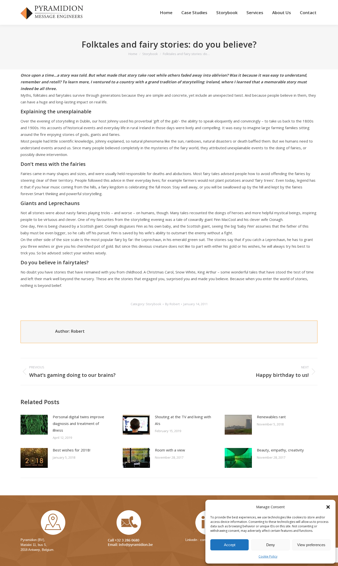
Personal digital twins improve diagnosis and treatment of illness (78, 423)
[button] (328, 507)
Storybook (153, 304)
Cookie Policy (268, 556)
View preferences (311, 545)
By (172, 304)
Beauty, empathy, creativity (280, 449)
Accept (229, 545)
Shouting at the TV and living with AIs (183, 420)
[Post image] (34, 425)
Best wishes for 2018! (71, 449)
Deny (270, 545)
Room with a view (170, 449)
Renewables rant (271, 416)
